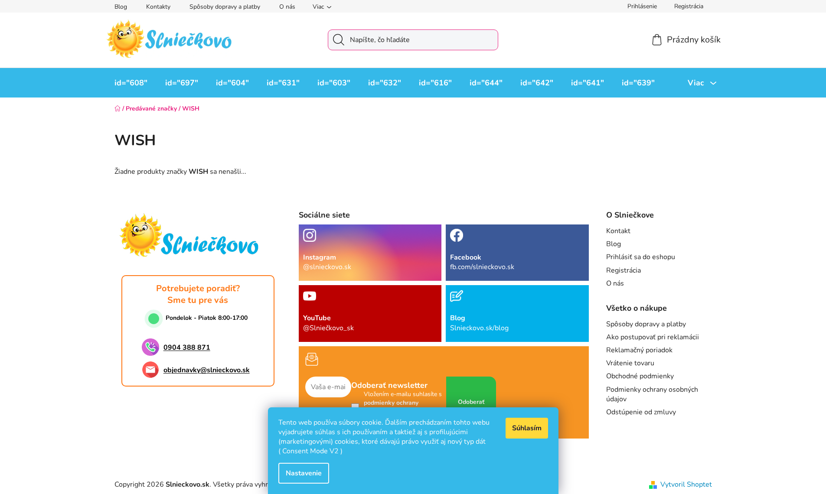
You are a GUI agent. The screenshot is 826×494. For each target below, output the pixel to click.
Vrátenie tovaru (630, 363)
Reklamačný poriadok (639, 350)
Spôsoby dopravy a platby (224, 7)
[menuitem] (131, 83)
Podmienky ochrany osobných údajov (652, 394)
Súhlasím (527, 428)
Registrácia (688, 6)
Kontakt (618, 231)
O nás (287, 7)
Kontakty (158, 7)
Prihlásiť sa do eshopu (640, 257)
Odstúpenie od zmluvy (641, 412)
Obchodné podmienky (640, 376)
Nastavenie (304, 473)
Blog (120, 7)
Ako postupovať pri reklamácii (652, 337)
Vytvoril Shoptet (686, 484)
